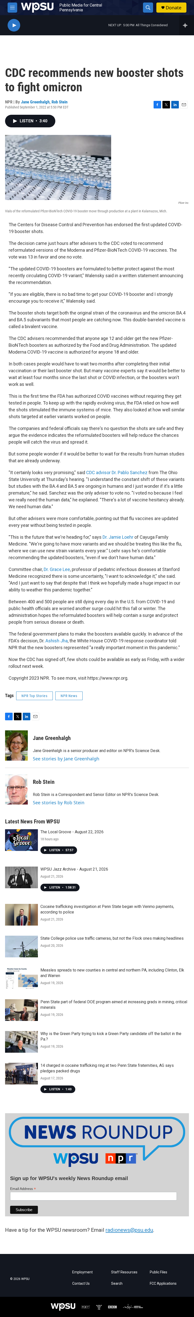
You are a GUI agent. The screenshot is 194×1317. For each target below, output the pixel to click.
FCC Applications (163, 1283)
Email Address (23, 1188)
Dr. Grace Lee (57, 569)
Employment (82, 1272)
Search (117, 1283)
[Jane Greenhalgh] (16, 745)
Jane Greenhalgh (35, 101)
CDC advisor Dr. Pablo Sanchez (116, 472)
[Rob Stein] (16, 789)
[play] (14, 25)
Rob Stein (59, 101)
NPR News (69, 696)
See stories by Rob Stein (58, 802)
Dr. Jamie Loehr (118, 537)
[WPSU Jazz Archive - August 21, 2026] (21, 877)
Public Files (158, 1272)
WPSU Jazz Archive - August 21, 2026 (74, 869)
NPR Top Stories (34, 696)
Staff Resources (124, 1272)
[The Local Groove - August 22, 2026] (21, 840)
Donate (173, 7)
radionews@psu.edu (129, 1230)
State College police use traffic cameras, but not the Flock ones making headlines (112, 938)
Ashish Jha (56, 640)
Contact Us (81, 1283)
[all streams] (186, 25)
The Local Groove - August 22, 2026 (72, 831)
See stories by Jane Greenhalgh (66, 759)
